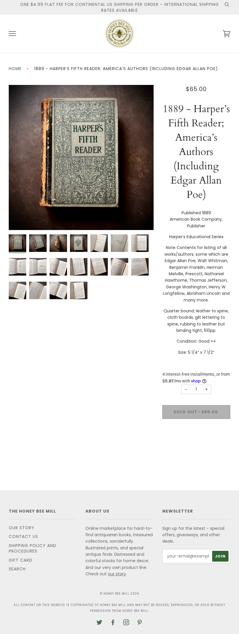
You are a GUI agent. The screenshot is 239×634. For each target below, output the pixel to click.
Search (17, 569)
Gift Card (20, 560)
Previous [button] (19, 157)
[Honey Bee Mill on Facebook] (113, 623)
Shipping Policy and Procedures (32, 548)
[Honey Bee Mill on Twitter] (99, 623)
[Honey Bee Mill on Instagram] (126, 623)
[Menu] (12, 33)
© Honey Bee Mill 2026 (119, 593)
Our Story (21, 528)
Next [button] (143, 157)
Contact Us (23, 536)
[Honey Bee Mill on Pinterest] (140, 623)
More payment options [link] (196, 443)
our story (117, 574)
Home (15, 69)
